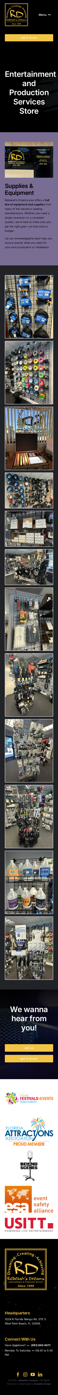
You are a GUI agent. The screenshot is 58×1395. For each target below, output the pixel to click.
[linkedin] (40, 1374)
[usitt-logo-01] (29, 1218)
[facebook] (18, 1374)
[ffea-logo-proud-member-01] (29, 1084)
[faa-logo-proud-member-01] (29, 1118)
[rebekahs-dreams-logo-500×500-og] (16, 4)
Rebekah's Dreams (28, 1380)
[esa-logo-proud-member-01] (29, 1185)
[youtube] (33, 1374)
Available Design (42, 1384)
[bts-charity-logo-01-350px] (29, 1151)
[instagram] (25, 1374)
